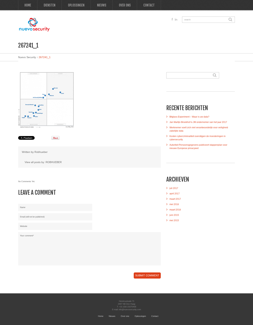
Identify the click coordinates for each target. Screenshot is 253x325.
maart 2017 (175, 199)
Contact (149, 5)
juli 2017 (173, 188)
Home (27, 5)
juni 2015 (174, 215)
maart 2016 (175, 209)
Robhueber (41, 151)
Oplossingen (76, 5)
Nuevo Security (27, 57)
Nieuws (101, 5)
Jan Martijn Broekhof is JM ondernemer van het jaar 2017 (198, 122)
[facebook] (172, 19)
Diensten (49, 5)
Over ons (125, 5)
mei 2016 (174, 204)
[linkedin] (176, 19)
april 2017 (174, 193)
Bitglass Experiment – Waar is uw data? (189, 116)
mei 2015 (174, 220)
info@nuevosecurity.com (130, 309)
